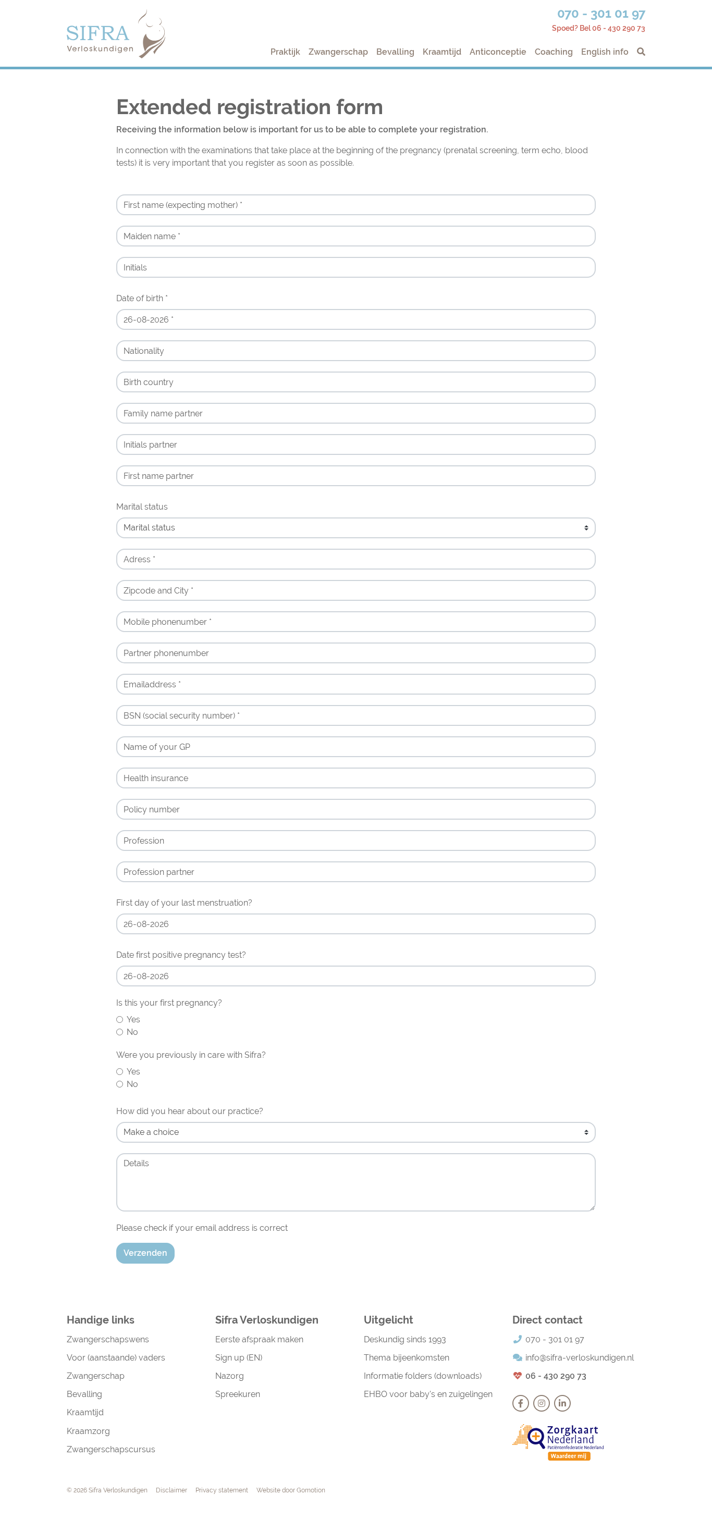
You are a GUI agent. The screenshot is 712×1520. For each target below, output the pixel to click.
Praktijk (285, 52)
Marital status (142, 507)
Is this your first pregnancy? (169, 1003)
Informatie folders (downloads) (423, 1376)
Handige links (100, 1320)
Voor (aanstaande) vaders (116, 1358)
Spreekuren (237, 1394)
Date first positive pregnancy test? (181, 955)
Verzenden (145, 1253)
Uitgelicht (388, 1320)
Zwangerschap (338, 52)
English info (605, 52)
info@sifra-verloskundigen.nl (579, 1358)
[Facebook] (520, 1403)
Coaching (554, 52)
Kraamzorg (88, 1431)
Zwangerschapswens (108, 1339)
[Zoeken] (639, 52)
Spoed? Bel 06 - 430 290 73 (598, 28)
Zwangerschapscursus (111, 1449)
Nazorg (229, 1376)
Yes (133, 1019)
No (132, 1032)
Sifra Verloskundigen (116, 33)
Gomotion (311, 1490)
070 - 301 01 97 (601, 13)
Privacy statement (221, 1490)
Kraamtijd (442, 52)
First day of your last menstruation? (184, 903)
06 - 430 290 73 (555, 1376)
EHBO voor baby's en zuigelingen (428, 1394)
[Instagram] (541, 1403)
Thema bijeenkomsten (406, 1358)
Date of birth (142, 298)
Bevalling (395, 52)
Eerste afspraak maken (259, 1339)
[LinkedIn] (562, 1403)
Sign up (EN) (238, 1358)
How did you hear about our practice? (189, 1111)
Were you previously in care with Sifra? (191, 1055)
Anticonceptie (498, 52)
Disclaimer (171, 1490)
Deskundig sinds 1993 (405, 1339)
